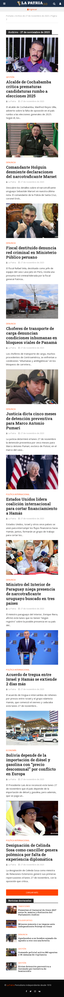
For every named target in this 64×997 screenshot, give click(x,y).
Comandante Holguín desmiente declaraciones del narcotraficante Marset (31, 172)
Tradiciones (24, 906)
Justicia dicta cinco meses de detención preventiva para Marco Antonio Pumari (31, 421)
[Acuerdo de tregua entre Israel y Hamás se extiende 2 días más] (32, 647)
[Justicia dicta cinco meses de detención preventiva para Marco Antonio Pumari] (32, 386)
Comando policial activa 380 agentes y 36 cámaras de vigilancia (37, 953)
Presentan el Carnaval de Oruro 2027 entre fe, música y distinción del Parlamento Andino (37, 912)
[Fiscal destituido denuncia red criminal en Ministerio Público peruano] (32, 220)
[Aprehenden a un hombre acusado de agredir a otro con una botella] (11, 938)
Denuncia (11, 163)
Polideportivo (25, 920)
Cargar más (32, 892)
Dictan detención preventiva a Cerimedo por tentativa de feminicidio (34, 968)
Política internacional (18, 495)
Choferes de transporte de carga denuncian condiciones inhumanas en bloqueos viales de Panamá (31, 335)
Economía (11, 751)
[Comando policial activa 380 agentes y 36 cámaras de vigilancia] (11, 952)
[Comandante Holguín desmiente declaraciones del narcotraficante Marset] (32, 140)
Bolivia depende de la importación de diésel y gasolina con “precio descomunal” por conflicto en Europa (31, 764)
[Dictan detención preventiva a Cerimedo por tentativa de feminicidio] (11, 966)
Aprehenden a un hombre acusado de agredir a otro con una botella (37, 939)
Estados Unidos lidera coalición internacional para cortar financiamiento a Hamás (31, 506)
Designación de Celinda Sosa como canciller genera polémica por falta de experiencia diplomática (32, 852)
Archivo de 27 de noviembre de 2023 (32, 16)
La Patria (12, 101)
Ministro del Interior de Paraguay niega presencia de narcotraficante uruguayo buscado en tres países (30, 594)
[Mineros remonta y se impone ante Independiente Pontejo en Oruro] (11, 924)
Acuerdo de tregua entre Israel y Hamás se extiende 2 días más (31, 679)
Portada (9, 16)
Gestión (10, 77)
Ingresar (33, 9)
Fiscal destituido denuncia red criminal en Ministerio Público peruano (31, 253)
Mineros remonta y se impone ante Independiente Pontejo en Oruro (36, 925)
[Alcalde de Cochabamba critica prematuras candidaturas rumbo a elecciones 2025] (32, 55)
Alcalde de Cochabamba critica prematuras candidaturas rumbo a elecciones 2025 (28, 89)
